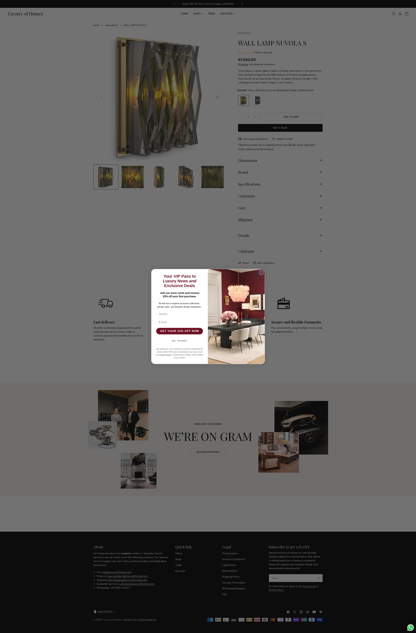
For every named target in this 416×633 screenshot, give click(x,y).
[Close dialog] (261, 272)
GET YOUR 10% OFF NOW (179, 331)
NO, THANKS (179, 341)
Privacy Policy (165, 355)
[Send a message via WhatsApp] (410, 627)
